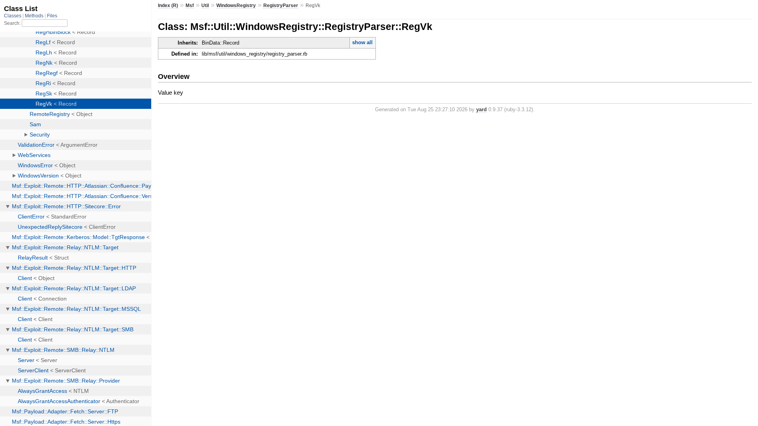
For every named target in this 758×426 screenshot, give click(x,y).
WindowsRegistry (236, 5)
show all (362, 42)
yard (481, 109)
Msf (190, 5)
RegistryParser (280, 5)
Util (205, 5)
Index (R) (168, 5)
